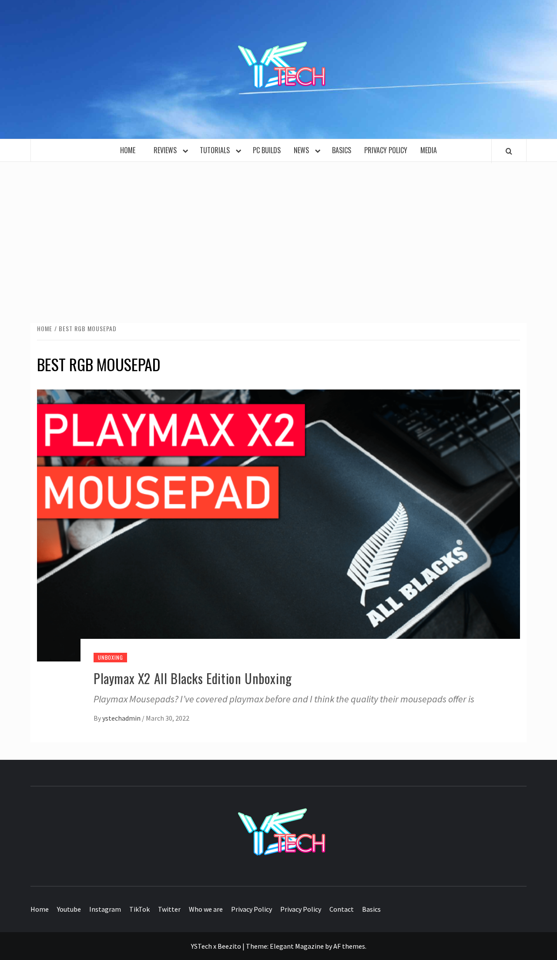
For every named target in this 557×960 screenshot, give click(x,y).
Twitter (169, 909)
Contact (341, 909)
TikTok (139, 909)
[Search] (509, 151)
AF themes (349, 946)
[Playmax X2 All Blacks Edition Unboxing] (278, 524)
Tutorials (216, 150)
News (303, 150)
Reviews (167, 150)
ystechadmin (122, 718)
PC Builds (267, 150)
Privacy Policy (385, 150)
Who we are (206, 909)
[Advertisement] (278, 234)
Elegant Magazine (297, 946)
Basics (341, 150)
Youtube (69, 909)
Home (130, 150)
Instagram (105, 909)
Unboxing (110, 657)
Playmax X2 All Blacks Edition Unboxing (193, 678)
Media (428, 150)
